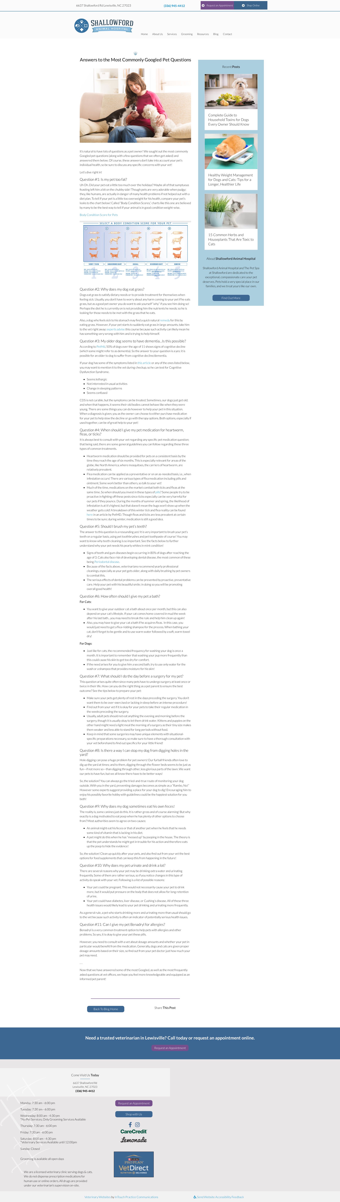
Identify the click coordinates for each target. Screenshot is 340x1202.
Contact (227, 34)
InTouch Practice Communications (136, 1197)
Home (144, 34)
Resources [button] (203, 34)
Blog (216, 34)
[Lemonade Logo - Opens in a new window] (134, 1140)
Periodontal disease (106, 562)
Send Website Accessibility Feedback (220, 1197)
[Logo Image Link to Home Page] (104, 25)
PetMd (101, 346)
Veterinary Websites (97, 1197)
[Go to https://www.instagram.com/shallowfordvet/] (137, 1125)
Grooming (187, 34)
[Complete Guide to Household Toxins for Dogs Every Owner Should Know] (231, 91)
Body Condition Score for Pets (99, 215)
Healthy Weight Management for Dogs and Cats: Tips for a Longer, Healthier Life (230, 179)
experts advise (116, 329)
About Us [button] (157, 34)
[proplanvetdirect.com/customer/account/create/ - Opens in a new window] (134, 1164)
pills (157, 492)
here (90, 514)
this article (144, 363)
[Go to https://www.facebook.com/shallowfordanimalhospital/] (130, 1125)
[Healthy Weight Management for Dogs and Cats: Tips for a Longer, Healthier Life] (231, 151)
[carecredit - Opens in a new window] (134, 1131)
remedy (165, 320)
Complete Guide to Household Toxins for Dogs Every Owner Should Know (228, 119)
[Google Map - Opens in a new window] (255, 1121)
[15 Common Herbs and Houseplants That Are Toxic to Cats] (231, 211)
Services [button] (172, 34)
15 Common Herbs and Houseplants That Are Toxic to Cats (231, 239)
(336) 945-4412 (174, 6)
